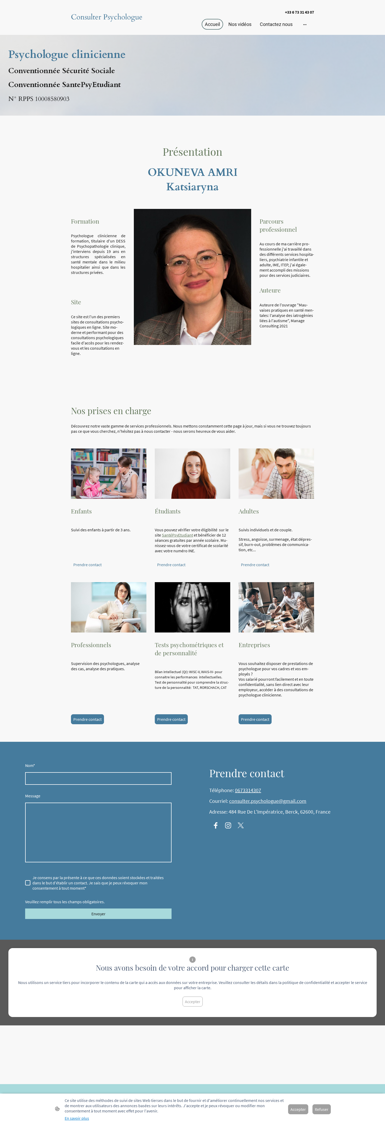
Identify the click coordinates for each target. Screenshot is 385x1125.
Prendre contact (87, 564)
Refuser (321, 1109)
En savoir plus (77, 1118)
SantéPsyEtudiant (177, 535)
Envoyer (98, 913)
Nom (30, 765)
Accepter (192, 1001)
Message (32, 795)
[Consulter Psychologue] (108, 27)
